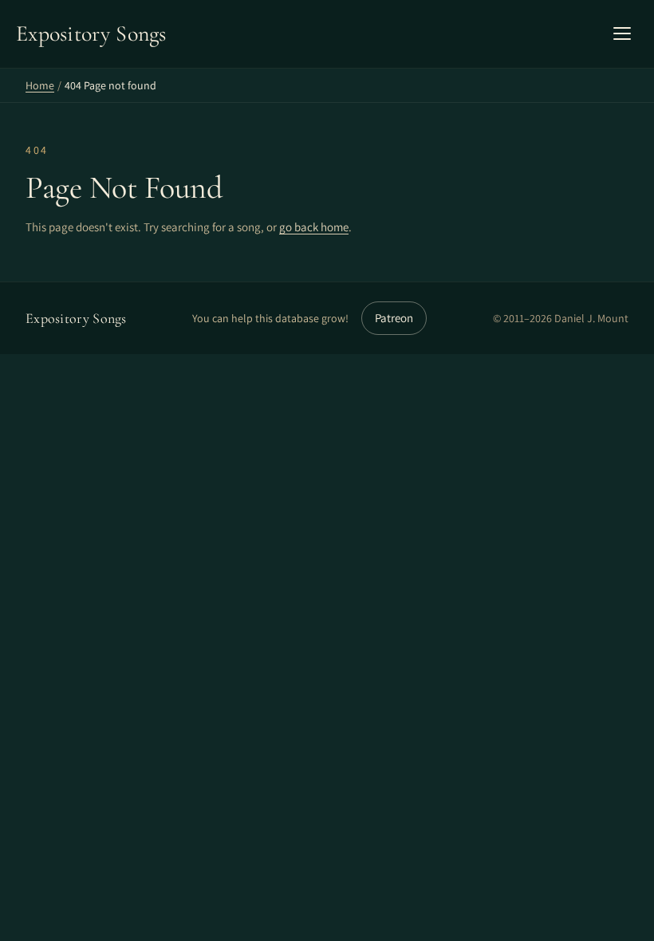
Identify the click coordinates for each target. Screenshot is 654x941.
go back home (314, 226)
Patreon (394, 317)
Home (40, 85)
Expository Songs (76, 318)
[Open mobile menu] (622, 33)
